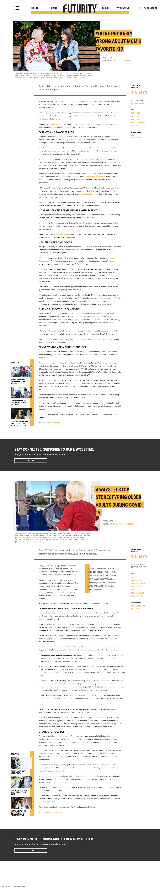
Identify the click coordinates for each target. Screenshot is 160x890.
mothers (135, 116)
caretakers (78, 603)
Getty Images (77, 78)
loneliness (74, 687)
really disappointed (63, 234)
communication (138, 584)
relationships (138, 123)
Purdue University (136, 137)
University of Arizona (138, 607)
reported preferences (96, 177)
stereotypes (137, 596)
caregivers (136, 580)
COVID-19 (135, 587)
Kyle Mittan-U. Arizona (123, 524)
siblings (135, 126)
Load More (80, 868)
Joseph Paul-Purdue (121, 60)
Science (34, 8)
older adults (137, 593)
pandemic (92, 151)
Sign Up (31, 461)
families (135, 113)
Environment (122, 8)
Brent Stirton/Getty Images (34, 542)
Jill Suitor (87, 101)
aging (134, 577)
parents (135, 119)
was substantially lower (89, 194)
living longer (54, 124)
